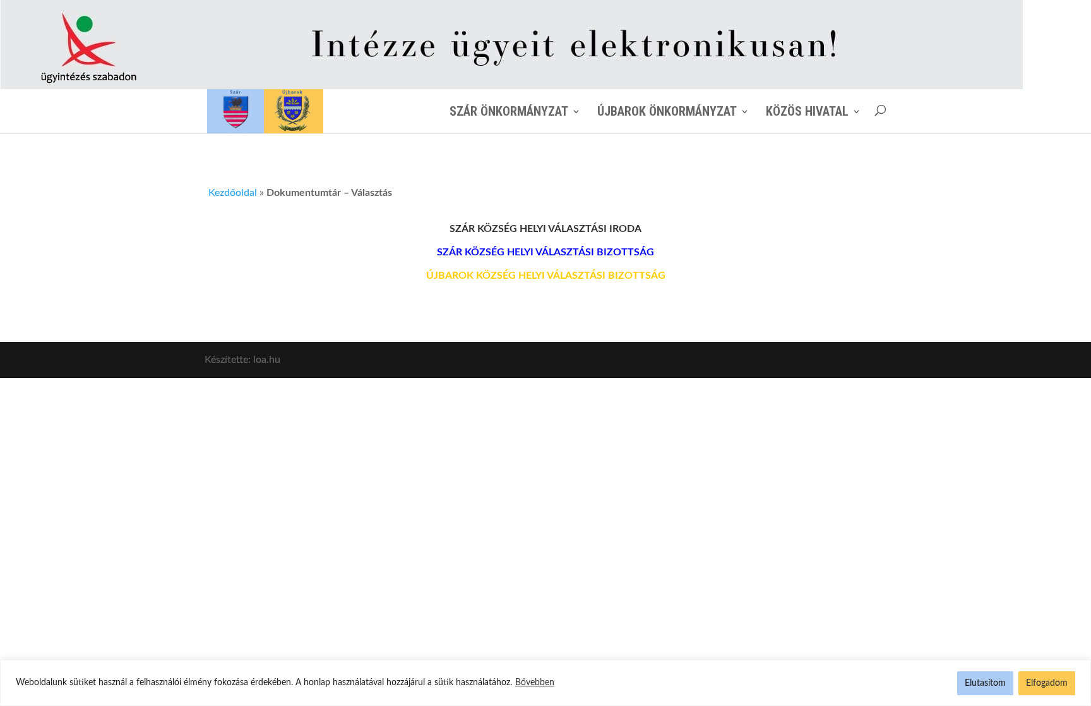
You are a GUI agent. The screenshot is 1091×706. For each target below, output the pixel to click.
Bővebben (534, 682)
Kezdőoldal (232, 193)
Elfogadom (1047, 683)
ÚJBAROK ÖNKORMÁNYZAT (667, 111)
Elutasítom (985, 683)
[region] (545, 683)
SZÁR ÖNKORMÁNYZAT (509, 111)
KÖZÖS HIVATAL (807, 111)
